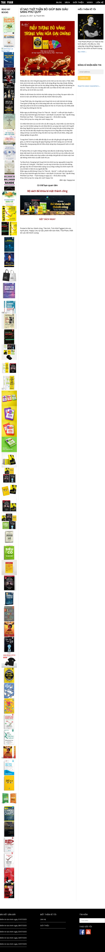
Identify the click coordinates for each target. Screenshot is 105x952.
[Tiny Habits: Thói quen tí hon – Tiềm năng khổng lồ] (9, 383)
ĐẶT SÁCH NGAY (47, 219)
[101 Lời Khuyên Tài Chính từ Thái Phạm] (9, 259)
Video (90, 2)
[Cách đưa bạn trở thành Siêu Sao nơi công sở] (9, 75)
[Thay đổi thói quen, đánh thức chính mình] (9, 152)
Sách (67, 2)
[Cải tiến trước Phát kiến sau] (9, 306)
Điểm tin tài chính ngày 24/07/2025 (13, 938)
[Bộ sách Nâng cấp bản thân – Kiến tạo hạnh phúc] (9, 367)
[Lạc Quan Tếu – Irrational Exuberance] (9, 613)
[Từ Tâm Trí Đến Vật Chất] (9, 136)
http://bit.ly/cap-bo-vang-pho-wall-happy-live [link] (36, 119)
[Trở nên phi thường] (9, 121)
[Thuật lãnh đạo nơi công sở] (9, 90)
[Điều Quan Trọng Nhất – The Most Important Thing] (9, 736)
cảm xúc (68, 228)
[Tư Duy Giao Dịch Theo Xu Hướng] (9, 40)
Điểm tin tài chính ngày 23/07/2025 (13, 944)
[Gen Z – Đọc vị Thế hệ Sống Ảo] (9, 706)
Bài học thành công (35, 228)
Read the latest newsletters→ (89, 86)
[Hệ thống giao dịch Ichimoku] (9, 813)
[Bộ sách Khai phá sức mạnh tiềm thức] (9, 506)
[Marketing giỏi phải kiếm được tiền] (9, 859)
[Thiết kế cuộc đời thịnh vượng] (9, 583)
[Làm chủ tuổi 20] (9, 644)
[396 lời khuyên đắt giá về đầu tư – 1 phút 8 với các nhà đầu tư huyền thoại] (9, 413)
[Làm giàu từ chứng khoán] (9, 798)
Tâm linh (46, 228)
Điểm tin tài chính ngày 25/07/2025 (13, 932)
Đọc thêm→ (82, 52)
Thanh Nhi (40, 16)
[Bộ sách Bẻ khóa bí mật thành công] (9, 521)
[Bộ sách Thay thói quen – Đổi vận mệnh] (9, 490)
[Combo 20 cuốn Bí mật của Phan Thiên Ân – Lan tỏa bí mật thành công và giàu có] (9, 459)
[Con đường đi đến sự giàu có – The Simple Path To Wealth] (9, 198)
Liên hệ (99, 2)
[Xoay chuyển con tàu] (9, 59)
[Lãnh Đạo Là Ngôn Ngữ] (9, 50)
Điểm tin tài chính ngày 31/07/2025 (13, 919)
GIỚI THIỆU (78, 2)
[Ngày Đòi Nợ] (9, 890)
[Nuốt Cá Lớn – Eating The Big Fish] (9, 675)
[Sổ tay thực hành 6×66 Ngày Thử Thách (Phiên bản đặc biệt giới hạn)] (9, 629)
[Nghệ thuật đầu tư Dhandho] (9, 829)
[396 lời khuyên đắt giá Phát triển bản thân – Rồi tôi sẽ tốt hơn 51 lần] (9, 444)
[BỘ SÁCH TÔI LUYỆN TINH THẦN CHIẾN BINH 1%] (9, 352)
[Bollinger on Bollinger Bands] (9, 183)
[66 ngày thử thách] (9, 783)
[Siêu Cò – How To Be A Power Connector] (9, 552)
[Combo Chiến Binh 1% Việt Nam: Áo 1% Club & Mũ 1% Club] (9, 659)
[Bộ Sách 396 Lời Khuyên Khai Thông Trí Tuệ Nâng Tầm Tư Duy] (9, 398)
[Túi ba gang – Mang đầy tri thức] (9, 275)
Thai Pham (64, 230)
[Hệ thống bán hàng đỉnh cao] (9, 767)
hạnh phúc (24, 230)
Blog (59, 2)
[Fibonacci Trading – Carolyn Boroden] (9, 598)
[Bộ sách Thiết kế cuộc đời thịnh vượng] (9, 475)
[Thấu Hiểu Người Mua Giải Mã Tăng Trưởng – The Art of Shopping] (9, 690)
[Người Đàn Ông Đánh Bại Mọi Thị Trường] (9, 875)
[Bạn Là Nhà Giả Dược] (9, 167)
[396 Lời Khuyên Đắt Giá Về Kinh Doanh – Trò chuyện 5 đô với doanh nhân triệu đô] (9, 429)
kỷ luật (41, 230)
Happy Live (33, 230)
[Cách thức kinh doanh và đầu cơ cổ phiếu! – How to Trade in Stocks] (9, 321)
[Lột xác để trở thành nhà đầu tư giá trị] (9, 844)
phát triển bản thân (51, 230)
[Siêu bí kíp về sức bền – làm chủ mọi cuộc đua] (9, 106)
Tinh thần (55, 228)
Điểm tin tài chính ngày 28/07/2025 (13, 925)
